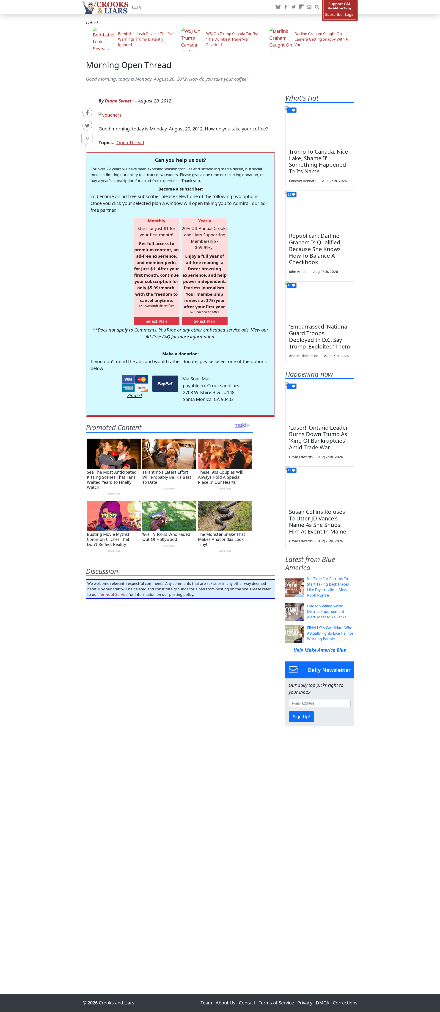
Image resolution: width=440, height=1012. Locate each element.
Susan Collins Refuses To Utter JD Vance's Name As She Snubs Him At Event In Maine (317, 521)
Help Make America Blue (320, 650)
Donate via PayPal (165, 383)
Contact (247, 1003)
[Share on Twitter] (87, 125)
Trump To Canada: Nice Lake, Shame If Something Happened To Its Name (318, 161)
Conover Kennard (302, 180)
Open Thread (130, 142)
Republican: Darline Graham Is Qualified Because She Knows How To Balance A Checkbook (315, 249)
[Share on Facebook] (87, 112)
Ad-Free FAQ (158, 337)
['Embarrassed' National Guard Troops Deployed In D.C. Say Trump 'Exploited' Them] (320, 301)
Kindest (134, 395)
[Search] (317, 7)
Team (206, 1003)
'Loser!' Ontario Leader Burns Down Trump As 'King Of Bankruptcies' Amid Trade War (318, 437)
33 (289, 194)
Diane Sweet (118, 101)
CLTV (137, 7)
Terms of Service (113, 594)
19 (289, 470)
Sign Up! (301, 716)
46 (289, 285)
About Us (225, 1003)
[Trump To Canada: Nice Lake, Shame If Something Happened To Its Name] (320, 125)
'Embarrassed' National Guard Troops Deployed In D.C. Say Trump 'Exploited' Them (319, 336)
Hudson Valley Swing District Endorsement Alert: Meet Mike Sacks (326, 611)
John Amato (298, 271)
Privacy (304, 1003)
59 (289, 110)
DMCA (322, 1003)
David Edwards (301, 456)
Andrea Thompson (303, 355)
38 (289, 386)
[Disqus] (180, 783)
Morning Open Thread (128, 65)
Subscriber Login (340, 14)
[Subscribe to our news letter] (309, 7)
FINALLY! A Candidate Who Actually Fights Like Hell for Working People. (330, 633)
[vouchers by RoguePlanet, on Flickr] (110, 114)
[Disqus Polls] (181, 661)
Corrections (345, 1003)
